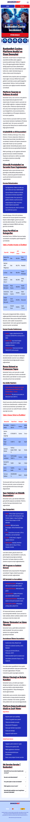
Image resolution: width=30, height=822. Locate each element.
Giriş (7, 6)
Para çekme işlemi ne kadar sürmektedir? (13, 781)
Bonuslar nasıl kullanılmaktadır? (11, 777)
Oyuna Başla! (15, 35)
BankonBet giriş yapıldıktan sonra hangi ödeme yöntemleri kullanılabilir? (14, 791)
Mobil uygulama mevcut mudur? (11, 786)
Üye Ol (22, 6)
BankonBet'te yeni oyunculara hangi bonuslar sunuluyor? (14, 772)
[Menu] (28, 2)
